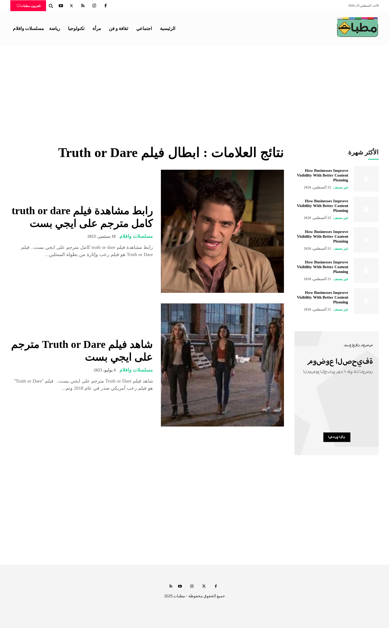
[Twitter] (71, 6)
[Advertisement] (194, 85)
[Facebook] (105, 6)
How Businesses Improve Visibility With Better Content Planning (322, 175)
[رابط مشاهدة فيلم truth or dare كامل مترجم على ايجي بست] (222, 231)
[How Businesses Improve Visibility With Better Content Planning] (366, 178)
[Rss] (170, 586)
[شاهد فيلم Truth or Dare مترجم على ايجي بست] (222, 365)
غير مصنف (340, 187)
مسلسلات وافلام (136, 236)
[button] (51, 6)
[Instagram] (94, 6)
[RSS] (83, 6)
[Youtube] (61, 6)
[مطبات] (357, 27)
